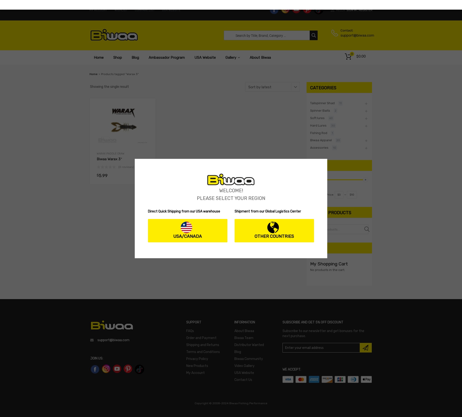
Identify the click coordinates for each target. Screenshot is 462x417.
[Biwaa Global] (231, 184)
